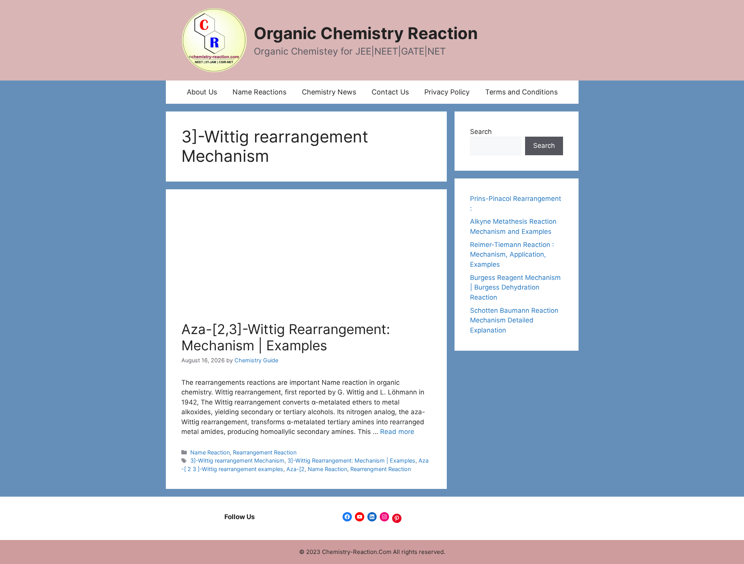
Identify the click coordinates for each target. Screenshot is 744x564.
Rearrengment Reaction (380, 469)
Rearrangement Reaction (264, 452)
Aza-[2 (295, 469)
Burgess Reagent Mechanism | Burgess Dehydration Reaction (515, 287)
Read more (397, 431)
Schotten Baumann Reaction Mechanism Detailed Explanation (514, 320)
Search (481, 131)
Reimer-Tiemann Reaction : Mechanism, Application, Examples (512, 254)
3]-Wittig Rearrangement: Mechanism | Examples (351, 460)
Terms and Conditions (521, 92)
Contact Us (390, 92)
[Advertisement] (306, 263)
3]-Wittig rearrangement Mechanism (237, 460)
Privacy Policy (447, 92)
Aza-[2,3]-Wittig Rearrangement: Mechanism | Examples (285, 337)
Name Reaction (210, 452)
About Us (202, 92)
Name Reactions (259, 92)
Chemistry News (329, 92)
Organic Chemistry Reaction (366, 33)
